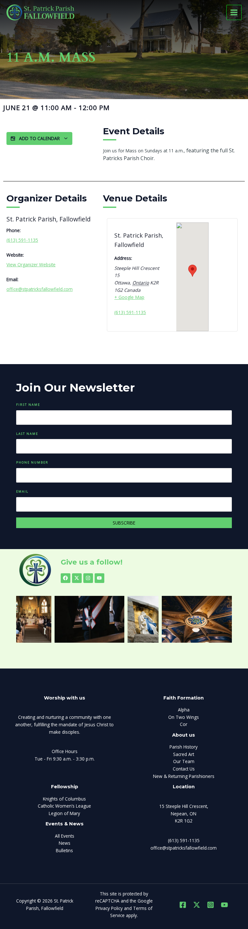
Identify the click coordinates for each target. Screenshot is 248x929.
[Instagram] (210, 904)
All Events (64, 836)
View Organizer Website (31, 264)
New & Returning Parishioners (183, 776)
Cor (183, 724)
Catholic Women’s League (64, 806)
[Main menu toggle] (234, 12)
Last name (27, 434)
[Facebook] (182, 904)
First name (28, 405)
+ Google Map (129, 297)
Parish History (184, 747)
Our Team (183, 761)
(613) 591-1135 (22, 240)
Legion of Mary (64, 813)
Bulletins (64, 850)
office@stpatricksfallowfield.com (39, 289)
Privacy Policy (109, 908)
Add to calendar (39, 138)
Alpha (184, 710)
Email (22, 491)
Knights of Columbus (64, 799)
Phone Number (32, 462)
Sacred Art (183, 754)
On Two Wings (183, 717)
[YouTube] (224, 904)
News (64, 843)
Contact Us (184, 769)
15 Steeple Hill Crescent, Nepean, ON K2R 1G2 (183, 813)
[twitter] (196, 904)
